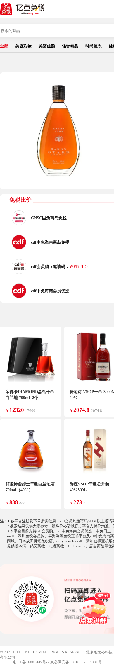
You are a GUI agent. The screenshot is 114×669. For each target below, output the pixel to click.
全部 (4, 46)
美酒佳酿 (47, 46)
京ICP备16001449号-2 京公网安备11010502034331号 (57, 662)
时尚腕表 (93, 46)
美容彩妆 (23, 46)
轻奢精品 (70, 46)
